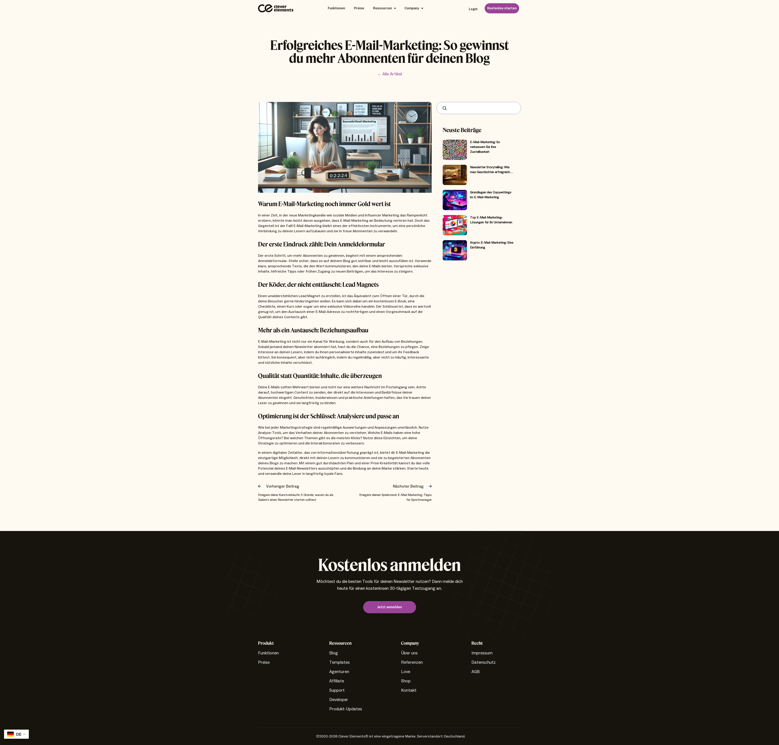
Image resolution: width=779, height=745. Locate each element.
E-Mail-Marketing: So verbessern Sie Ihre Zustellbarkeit (485, 147)
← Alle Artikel (389, 74)
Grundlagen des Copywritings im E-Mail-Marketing (490, 194)
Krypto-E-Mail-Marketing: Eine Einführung (491, 245)
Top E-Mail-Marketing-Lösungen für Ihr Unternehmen (491, 219)
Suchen (445, 108)
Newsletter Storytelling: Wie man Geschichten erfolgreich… (491, 169)
